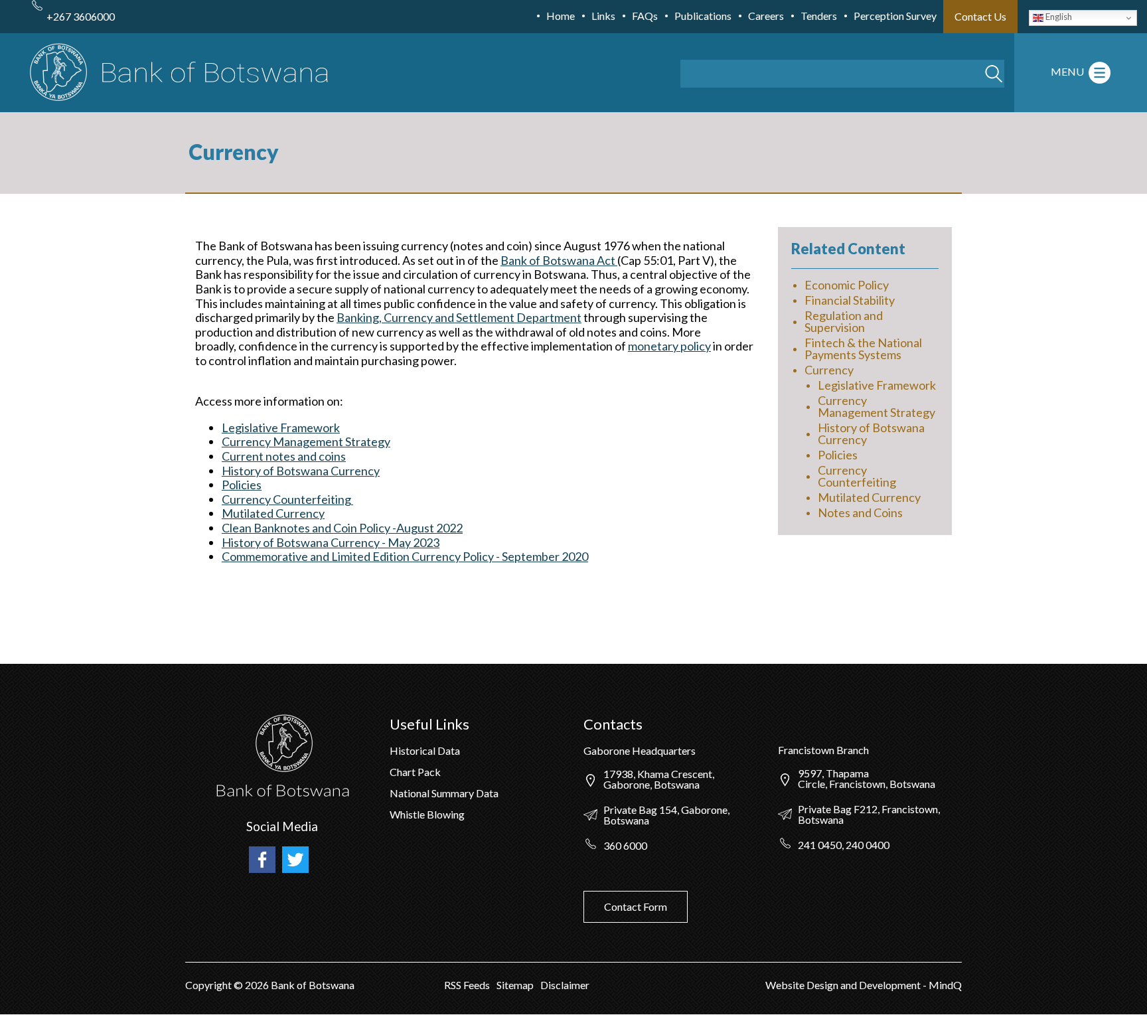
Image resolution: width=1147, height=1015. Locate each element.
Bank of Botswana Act (558, 260)
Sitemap (515, 984)
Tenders (819, 15)
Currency (829, 370)
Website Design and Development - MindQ (863, 984)
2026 (257, 984)
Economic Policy (846, 285)
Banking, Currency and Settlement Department (459, 317)
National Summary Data (444, 793)
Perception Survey (895, 15)
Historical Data (425, 750)
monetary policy (669, 346)
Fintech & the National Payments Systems (863, 348)
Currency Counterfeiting (287, 499)
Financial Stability (849, 300)
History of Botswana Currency (301, 470)
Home (560, 15)
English (1057, 16)
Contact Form (635, 906)
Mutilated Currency (273, 513)
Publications (702, 15)
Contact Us (980, 16)
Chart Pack (415, 771)
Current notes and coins (284, 456)
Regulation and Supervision (843, 321)
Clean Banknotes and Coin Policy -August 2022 (342, 527)
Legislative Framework (281, 427)
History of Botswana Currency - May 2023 (330, 542)
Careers (766, 15)
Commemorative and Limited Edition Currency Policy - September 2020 (405, 556)
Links (603, 15)
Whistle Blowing (427, 814)
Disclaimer (564, 984)
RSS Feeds (467, 984)
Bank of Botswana (311, 984)
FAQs (645, 15)
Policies (242, 484)
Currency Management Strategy (306, 441)
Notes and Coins (860, 512)
